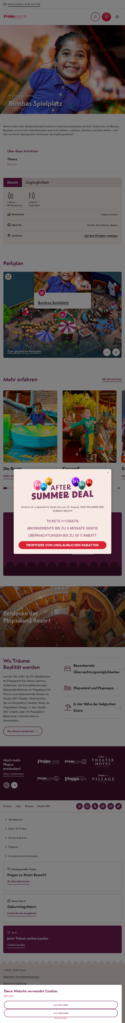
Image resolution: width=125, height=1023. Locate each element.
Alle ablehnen (61, 1013)
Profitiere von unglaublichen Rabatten (62, 545)
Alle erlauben (61, 1005)
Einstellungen (61, 1018)
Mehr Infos (9, 995)
